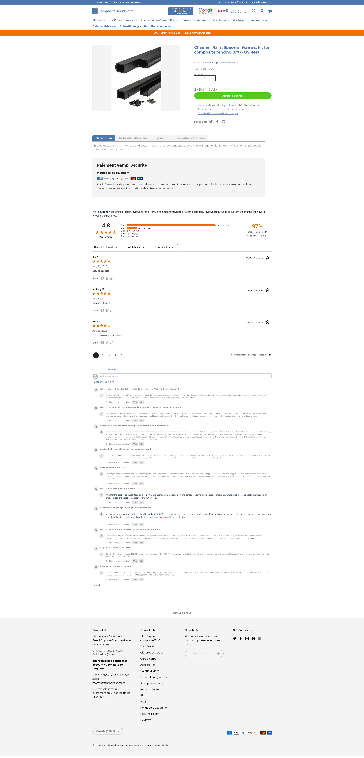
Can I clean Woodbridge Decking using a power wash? (126, 508)
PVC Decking (148, 646)
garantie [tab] (162, 138)
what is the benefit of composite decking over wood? (126, 449)
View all (96, 585)
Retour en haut (182, 612)
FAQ (143, 701)
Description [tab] (104, 138)
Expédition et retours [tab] (190, 138)
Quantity (198, 74)
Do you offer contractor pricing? (116, 566)
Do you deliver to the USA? (113, 468)
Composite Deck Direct (111, 745)
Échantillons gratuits (134, 26)
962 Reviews (109, 237)
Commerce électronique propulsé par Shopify (146, 745)
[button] (270, 11)
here (192, 398)
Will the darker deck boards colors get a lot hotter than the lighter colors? (136, 426)
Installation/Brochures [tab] (134, 138)
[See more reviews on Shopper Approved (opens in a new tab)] (111, 278)
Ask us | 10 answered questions (224, 62)
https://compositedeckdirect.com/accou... (155, 575)
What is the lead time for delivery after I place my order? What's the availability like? (141, 389)
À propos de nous (151, 683)
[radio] (181, 225)
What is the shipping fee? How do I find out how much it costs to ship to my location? (141, 407)
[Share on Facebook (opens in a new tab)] (102, 278)
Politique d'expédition (154, 707)
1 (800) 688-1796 (111, 636)
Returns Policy (149, 713)
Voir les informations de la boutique (218, 113)
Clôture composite (124, 20)
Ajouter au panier (232, 95)
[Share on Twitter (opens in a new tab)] (107, 278)
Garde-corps (221, 20)
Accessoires (259, 20)
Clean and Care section (159, 517)
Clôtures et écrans (151, 652)
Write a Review (166, 247)
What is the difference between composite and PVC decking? (130, 529)
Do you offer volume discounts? (115, 548)
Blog (143, 695)
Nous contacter (161, 26)
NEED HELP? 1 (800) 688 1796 (233, 2)
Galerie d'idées (149, 671)
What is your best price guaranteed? (118, 488)
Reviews (145, 720)
